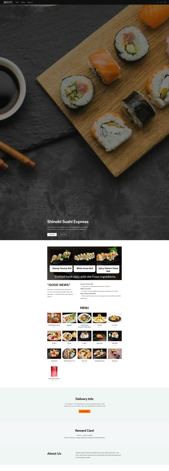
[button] (8, 2)
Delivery (23, 2)
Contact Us (30, 2)
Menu (17, 2)
